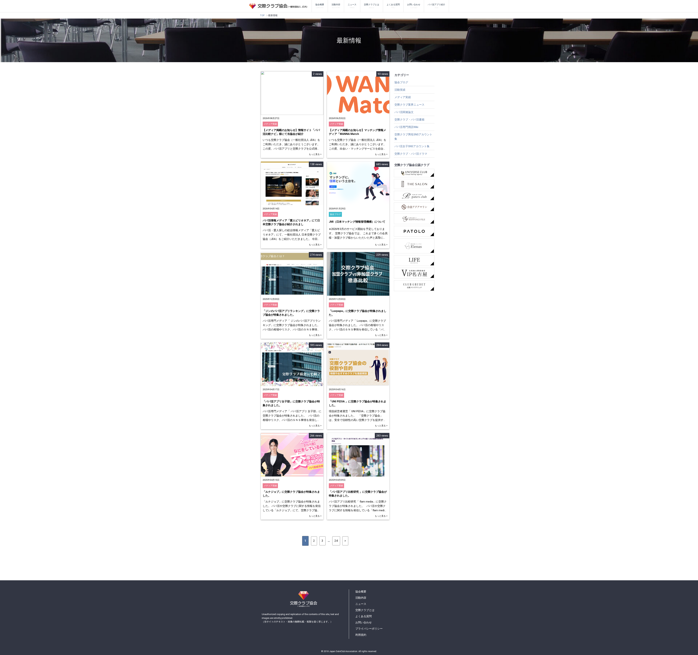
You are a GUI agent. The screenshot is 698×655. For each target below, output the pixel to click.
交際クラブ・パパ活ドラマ (410, 153)
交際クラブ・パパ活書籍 (409, 119)
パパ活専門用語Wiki (406, 127)
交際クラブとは (371, 6)
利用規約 (360, 634)
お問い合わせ (413, 6)
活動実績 (399, 89)
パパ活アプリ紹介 (436, 6)
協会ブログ (401, 82)
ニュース (352, 6)
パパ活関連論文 (404, 112)
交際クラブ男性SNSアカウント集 (413, 136)
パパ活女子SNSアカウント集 (412, 146)
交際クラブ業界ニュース (409, 104)
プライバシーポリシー (369, 628)
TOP (262, 15)
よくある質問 (393, 6)
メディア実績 (402, 97)
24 (336, 541)
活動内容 (336, 6)
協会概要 (319, 6)
